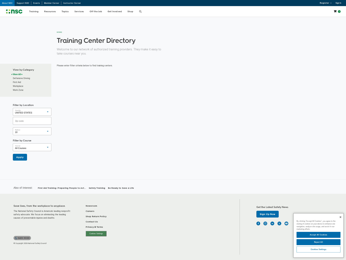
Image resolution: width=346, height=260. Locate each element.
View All (17, 74)
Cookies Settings (96, 234)
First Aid (17, 82)
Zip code (19, 121)
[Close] (340, 217)
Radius (17, 130)
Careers (90, 211)
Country (18, 110)
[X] (279, 223)
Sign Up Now (267, 214)
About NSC (7, 3)
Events (36, 3)
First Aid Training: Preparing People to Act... (62, 188)
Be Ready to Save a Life (121, 188)
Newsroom (91, 206)
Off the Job (96, 11)
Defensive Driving (21, 78)
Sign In (338, 3)
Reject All (318, 242)
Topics (65, 11)
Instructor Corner (72, 3)
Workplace (18, 86)
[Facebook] (258, 223)
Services (79, 11)
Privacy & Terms (94, 227)
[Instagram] (265, 223)
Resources (50, 11)
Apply (20, 157)
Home (59, 32)
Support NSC (23, 3)
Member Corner (51, 3)
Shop (130, 11)
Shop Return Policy (96, 216)
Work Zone (18, 90)
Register (325, 3)
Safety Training (97, 188)
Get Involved (115, 11)
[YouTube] (286, 223)
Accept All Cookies (318, 235)
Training (34, 11)
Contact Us (92, 222)
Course (17, 146)
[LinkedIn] (272, 223)
